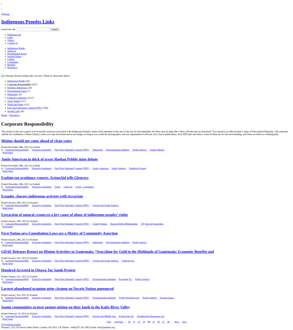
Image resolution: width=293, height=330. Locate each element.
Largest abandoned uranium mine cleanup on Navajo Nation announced (57, 289)
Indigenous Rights (16, 48)
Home (4, 115)
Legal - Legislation (85, 187)
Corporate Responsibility (19, 84)
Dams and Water (15, 104)
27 (163, 322)
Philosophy (12, 94)
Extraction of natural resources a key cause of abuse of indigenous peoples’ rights (64, 215)
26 (158, 322)
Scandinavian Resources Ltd (150, 316)
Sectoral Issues (14, 56)
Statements (97, 150)
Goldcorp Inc (128, 260)
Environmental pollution (117, 150)
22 (139, 322)
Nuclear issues (167, 297)
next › (177, 322)
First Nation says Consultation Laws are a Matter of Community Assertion (59, 233)
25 (153, 322)
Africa (57, 187)
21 (134, 322)
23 (144, 322)
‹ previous (118, 322)
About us (11, 51)
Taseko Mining (157, 150)
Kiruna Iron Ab (126, 316)
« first (108, 322)
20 (129, 322)
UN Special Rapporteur (152, 224)
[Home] (5, 14)
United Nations (99, 224)
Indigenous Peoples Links (27, 21)
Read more (7, 152)
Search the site (8, 29)
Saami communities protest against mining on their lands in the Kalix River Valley (65, 307)
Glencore (68, 187)
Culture (10, 59)
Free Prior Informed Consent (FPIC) (24, 108)
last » (184, 322)
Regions (11, 64)
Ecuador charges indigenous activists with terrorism (42, 196)
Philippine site (14, 35)
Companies (12, 62)
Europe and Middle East (104, 316)
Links (10, 37)
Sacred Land (13, 111)
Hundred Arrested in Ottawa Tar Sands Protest (38, 270)
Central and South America (105, 205)
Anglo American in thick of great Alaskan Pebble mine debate (49, 159)
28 (168, 322)
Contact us (12, 43)
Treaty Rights (13, 101)
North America (139, 150)
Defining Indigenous (17, 87)
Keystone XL (125, 279)
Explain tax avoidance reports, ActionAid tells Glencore (45, 178)
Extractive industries (17, 98)
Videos (10, 40)
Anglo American (100, 168)
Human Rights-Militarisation (124, 224)
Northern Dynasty (137, 168)
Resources (12, 67)
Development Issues (17, 53)
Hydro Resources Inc (129, 297)
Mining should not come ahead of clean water (36, 141)
